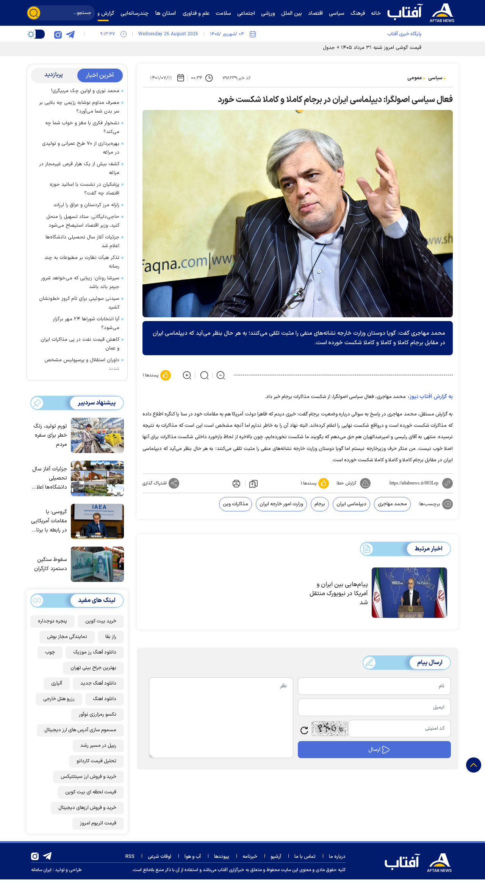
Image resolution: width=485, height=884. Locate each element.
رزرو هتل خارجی (59, 699)
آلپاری (56, 683)
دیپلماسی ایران (351, 504)
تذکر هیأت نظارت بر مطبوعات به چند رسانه (81, 262)
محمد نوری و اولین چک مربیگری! (85, 91)
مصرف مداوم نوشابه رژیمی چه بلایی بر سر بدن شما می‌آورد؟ (79, 107)
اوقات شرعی (159, 856)
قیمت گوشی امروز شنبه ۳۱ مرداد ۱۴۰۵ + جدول (372, 48)
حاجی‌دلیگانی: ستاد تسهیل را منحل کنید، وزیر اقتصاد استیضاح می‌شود (82, 221)
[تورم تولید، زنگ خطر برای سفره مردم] (95, 435)
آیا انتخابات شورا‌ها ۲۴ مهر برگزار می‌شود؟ (86, 323)
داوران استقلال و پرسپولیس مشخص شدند (81, 364)
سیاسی (435, 78)
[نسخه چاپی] (235, 483)
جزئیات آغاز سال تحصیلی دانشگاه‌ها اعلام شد (82, 242)
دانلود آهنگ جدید (98, 683)
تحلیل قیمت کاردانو (96, 761)
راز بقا (110, 637)
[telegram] (70, 34)
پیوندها (221, 856)
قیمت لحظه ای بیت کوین (90, 792)
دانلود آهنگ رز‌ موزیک (94, 652)
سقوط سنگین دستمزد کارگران (50, 564)
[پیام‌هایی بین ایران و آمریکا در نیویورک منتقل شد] (409, 592)
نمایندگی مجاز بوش (67, 637)
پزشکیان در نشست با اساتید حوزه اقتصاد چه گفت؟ (84, 189)
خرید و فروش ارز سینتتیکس (88, 777)
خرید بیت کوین (100, 621)
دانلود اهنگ (104, 699)
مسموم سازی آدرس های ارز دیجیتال (80, 730)
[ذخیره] (253, 483)
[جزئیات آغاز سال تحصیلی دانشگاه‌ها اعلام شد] (95, 477)
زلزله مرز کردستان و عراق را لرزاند (86, 205)
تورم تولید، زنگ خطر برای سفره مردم (50, 435)
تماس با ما (305, 856)
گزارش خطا (346, 483)
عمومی (414, 78)
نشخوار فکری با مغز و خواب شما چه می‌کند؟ (82, 127)
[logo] (422, 12)
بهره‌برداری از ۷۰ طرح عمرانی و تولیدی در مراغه (80, 148)
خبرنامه (249, 856)
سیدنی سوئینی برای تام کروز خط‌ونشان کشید (79, 303)
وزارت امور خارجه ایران (281, 504)
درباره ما (337, 856)
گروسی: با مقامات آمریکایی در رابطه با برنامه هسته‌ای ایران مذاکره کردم (49, 521)
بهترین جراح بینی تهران (93, 668)
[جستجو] (33, 12)
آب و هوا (193, 856)
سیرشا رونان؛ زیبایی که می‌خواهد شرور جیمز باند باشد (80, 282)
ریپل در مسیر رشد (98, 745)
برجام (319, 504)
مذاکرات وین (235, 504)
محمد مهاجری (392, 504)
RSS (130, 856)
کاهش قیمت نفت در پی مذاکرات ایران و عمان (80, 344)
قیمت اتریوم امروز (98, 823)
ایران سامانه (41, 870)
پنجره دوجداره (52, 621)
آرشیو (276, 856)
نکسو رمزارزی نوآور (97, 714)
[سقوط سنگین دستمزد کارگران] (95, 564)
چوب (50, 652)
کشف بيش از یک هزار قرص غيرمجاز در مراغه (79, 168)
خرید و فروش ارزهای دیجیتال (87, 808)
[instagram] (58, 34)
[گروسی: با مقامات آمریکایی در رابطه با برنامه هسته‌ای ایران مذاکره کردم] (95, 521)
